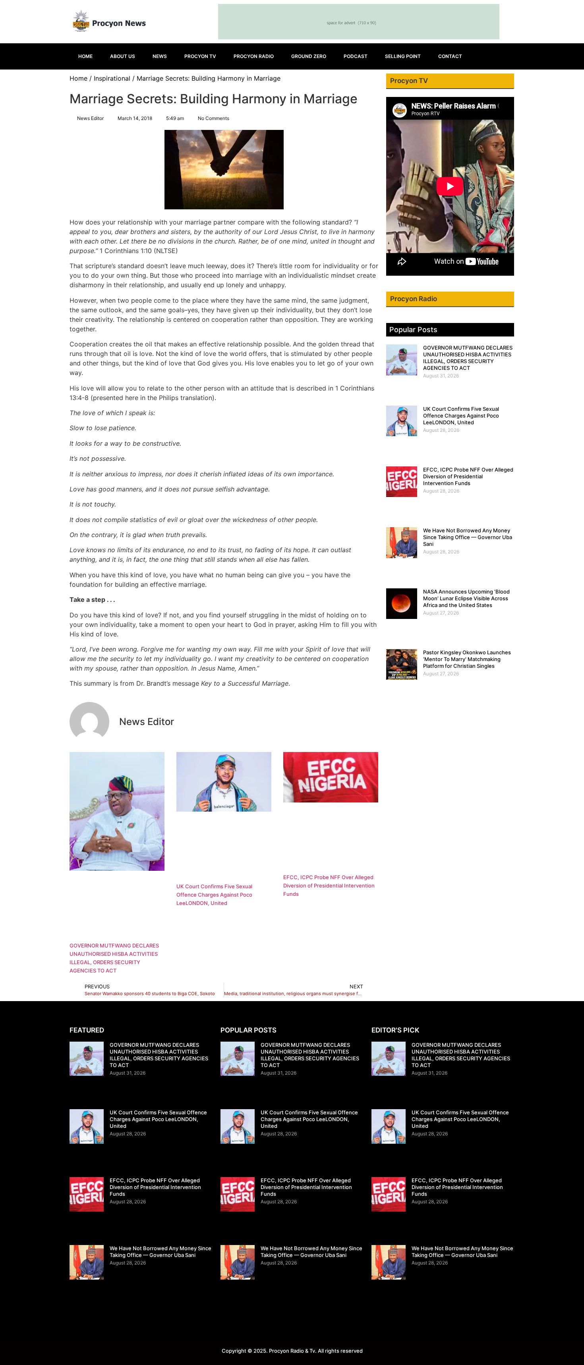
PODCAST (355, 56)
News (160, 56)
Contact (450, 56)
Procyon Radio (254, 56)
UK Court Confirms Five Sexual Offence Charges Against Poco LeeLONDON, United (214, 894)
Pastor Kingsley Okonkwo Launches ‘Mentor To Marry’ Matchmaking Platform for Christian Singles (467, 659)
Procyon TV (200, 56)
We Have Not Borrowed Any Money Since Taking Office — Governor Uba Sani (467, 537)
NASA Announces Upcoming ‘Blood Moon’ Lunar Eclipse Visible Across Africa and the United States (466, 598)
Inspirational (112, 78)
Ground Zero (308, 56)
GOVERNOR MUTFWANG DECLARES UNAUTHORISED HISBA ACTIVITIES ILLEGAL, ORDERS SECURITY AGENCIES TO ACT (467, 357)
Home (85, 56)
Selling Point (403, 56)
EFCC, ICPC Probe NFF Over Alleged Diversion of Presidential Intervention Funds (329, 885)
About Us (122, 56)
